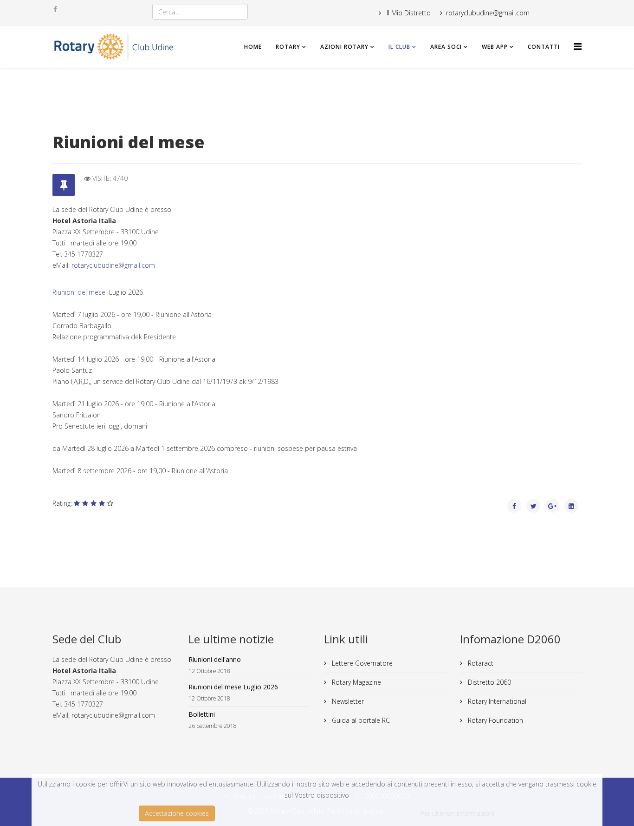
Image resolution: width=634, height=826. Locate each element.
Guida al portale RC (360, 720)
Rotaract (479, 663)
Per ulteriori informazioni (457, 813)
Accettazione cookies (177, 813)
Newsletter (347, 701)
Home (253, 47)
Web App (495, 47)
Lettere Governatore (361, 663)
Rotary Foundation (494, 720)
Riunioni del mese (79, 292)
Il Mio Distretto (408, 12)
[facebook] (55, 9)
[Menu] (578, 46)
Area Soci (446, 47)
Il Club (399, 47)
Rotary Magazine (355, 682)
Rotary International (496, 701)
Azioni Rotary (344, 47)
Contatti (544, 47)
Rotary (288, 47)
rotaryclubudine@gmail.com (113, 265)
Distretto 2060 (488, 682)
